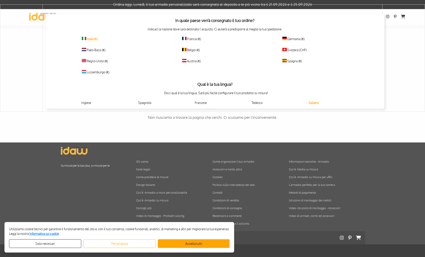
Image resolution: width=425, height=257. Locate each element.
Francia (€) (194, 39)
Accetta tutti (193, 243)
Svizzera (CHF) (297, 50)
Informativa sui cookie (44, 234)
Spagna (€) (294, 61)
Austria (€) (194, 61)
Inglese (86, 103)
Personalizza (119, 243)
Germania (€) (296, 39)
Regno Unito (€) (97, 61)
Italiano (314, 103)
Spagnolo (144, 103)
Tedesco (257, 103)
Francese (201, 103)
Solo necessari (45, 243)
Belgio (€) (193, 50)
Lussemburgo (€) (98, 72)
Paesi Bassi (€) (96, 50)
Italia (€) (92, 39)
